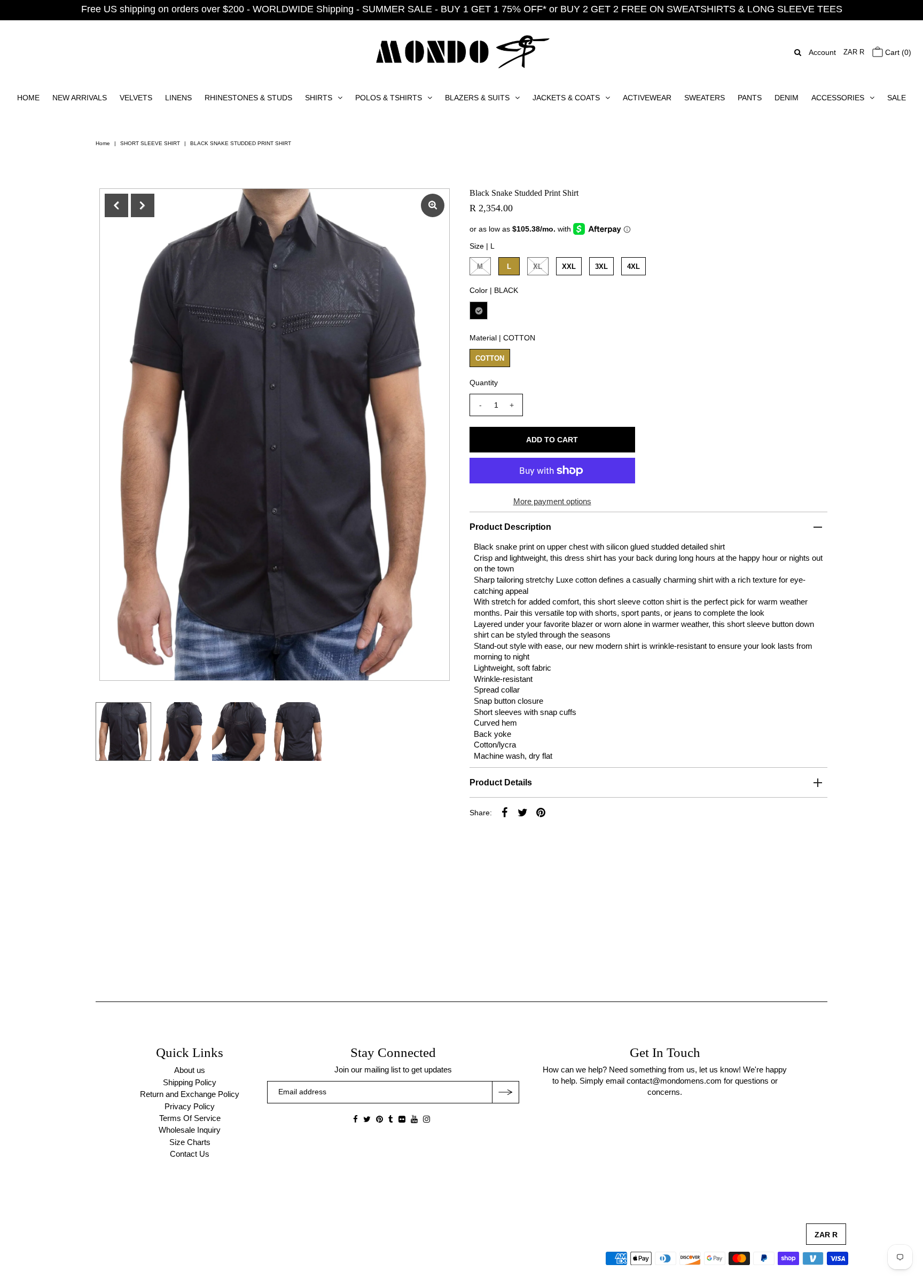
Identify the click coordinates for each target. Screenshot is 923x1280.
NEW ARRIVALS (79, 97)
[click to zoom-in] (432, 205)
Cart (897, 52)
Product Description (510, 526)
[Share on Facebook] (505, 812)
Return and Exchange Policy (189, 1094)
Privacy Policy (190, 1106)
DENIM (787, 97)
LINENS (178, 97)
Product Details (501, 782)
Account (822, 52)
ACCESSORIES (837, 97)
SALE (896, 97)
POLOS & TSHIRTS (388, 97)
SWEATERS (704, 97)
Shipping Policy (189, 1082)
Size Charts (189, 1142)
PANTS (750, 97)
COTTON (489, 358)
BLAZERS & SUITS (477, 97)
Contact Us (189, 1153)
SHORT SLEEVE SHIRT (150, 143)
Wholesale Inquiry (190, 1129)
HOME (28, 97)
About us (189, 1070)
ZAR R (853, 52)
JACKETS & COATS (566, 97)
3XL (601, 267)
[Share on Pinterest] (541, 812)
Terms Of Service (190, 1118)
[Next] (142, 205)
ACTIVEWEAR (647, 97)
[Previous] (116, 205)
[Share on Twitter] (523, 812)
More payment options (552, 501)
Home (103, 143)
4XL (633, 267)
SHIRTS (318, 97)
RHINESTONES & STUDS (248, 97)
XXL (569, 267)
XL (537, 267)
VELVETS (136, 97)
